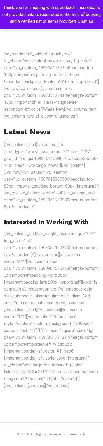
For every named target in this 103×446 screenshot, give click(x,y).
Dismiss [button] (85, 21)
